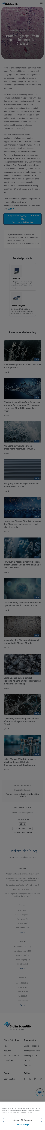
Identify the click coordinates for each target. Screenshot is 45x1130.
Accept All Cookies (22, 1120)
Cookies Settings (22, 1125)
